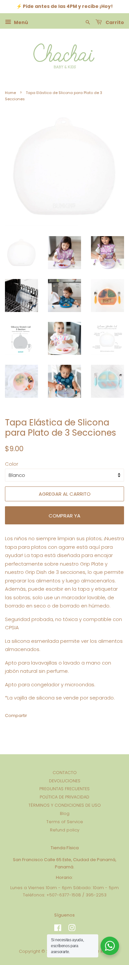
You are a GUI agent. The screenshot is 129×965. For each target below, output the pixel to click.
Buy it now (64, 515)
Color (11, 463)
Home (10, 92)
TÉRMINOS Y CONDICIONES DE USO (64, 805)
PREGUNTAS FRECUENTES (64, 789)
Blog (64, 813)
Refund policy (64, 830)
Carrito (114, 22)
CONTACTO (65, 772)
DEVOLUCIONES (64, 781)
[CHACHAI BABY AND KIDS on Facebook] (58, 929)
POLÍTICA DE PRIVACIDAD (64, 797)
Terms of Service (64, 822)
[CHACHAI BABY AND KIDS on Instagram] (71, 929)
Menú (20, 22)
